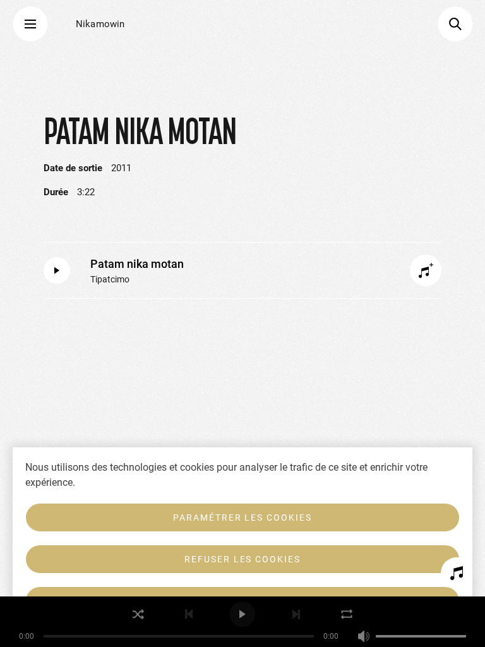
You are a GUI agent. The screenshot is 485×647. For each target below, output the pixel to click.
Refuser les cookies (242, 559)
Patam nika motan (137, 263)
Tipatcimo (109, 279)
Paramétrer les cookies (242, 517)
